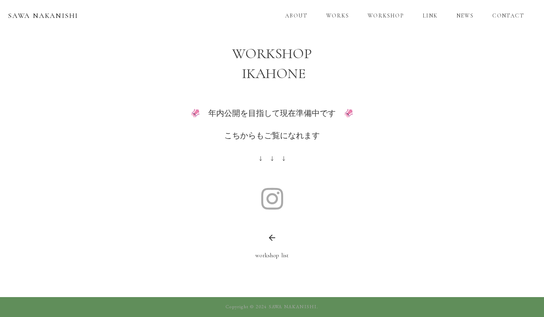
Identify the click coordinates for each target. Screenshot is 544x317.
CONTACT (508, 15)
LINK (430, 15)
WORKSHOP (386, 15)
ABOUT (296, 15)
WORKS (337, 15)
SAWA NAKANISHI (43, 15)
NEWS (465, 15)
